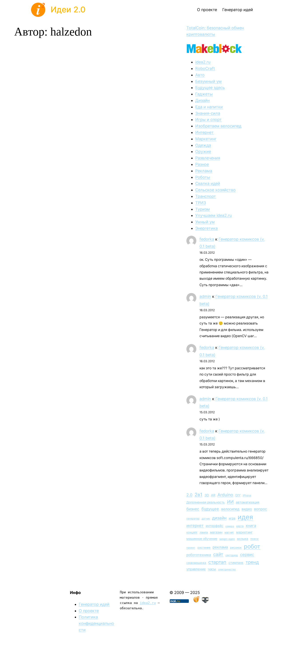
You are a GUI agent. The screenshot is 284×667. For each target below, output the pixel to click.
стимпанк (236, 562)
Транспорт (205, 196)
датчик (206, 518)
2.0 (189, 495)
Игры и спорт (208, 119)
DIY (238, 495)
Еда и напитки (209, 107)
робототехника (198, 555)
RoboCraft (205, 68)
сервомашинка (196, 562)
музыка (242, 538)
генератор (192, 518)
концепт (191, 532)
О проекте (89, 610)
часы (212, 569)
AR (213, 495)
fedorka (206, 239)
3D (207, 495)
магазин (216, 532)
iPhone (247, 495)
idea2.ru (202, 62)
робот (252, 546)
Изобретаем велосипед (218, 126)
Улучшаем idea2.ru (213, 215)
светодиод (231, 555)
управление (196, 569)
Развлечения (207, 158)
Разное (202, 164)
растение (203, 547)
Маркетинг (206, 139)
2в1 (198, 494)
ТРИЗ (200, 202)
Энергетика (206, 228)
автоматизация (247, 502)
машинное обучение (201, 538)
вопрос (260, 509)
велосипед (230, 509)
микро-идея (227, 538)
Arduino (225, 494)
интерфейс (214, 526)
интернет (194, 525)
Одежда (203, 145)
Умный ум (205, 222)
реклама (220, 547)
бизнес (192, 509)
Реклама (203, 170)
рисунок (236, 547)
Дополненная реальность (205, 502)
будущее (210, 508)
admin (205, 296)
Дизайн (202, 100)
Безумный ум (208, 81)
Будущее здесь (210, 87)
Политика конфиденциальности (96, 623)
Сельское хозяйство (215, 190)
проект (190, 547)
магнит (229, 532)
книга (251, 525)
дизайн (219, 518)
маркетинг (244, 532)
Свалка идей (207, 183)
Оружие (203, 151)
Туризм (202, 209)
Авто (200, 75)
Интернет (204, 132)
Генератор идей (94, 604)
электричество (227, 569)
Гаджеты (204, 94)
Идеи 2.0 (68, 9)
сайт (218, 554)
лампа (204, 532)
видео (247, 509)
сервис (247, 554)
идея (245, 517)
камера (229, 526)
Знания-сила (207, 113)
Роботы (202, 177)
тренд (252, 562)
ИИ (230, 502)
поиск (254, 538)
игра (232, 518)
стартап (217, 562)
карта (240, 526)
